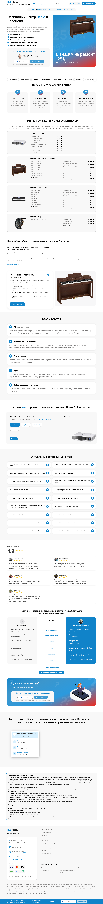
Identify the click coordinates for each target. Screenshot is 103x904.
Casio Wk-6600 (34, 192)
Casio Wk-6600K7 (35, 190)
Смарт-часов (45, 870)
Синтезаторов (82, 868)
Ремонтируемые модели (48, 843)
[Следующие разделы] (94, 79)
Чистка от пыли (35, 140)
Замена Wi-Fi (67, 223)
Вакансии (59, 9)
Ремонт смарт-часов (39, 217)
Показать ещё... (35, 152)
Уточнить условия (17, 304)
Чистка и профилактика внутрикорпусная (70, 164)
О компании (31, 9)
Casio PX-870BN (35, 167)
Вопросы (78, 79)
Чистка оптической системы (39, 138)
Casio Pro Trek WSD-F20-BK (38, 219)
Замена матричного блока (38, 148)
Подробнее (36, 31)
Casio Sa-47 (33, 200)
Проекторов (44, 868)
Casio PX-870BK (35, 169)
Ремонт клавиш (67, 171)
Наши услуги (45, 846)
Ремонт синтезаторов (39, 188)
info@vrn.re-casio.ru (22, 754)
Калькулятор (68, 79)
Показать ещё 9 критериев (51, 667)
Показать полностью (13, 264)
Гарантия (35, 79)
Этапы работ (57, 79)
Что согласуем (46, 79)
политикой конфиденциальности (40, 64)
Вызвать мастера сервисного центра (51, 672)
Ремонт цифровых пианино (42, 159)
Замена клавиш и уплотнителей (72, 170)
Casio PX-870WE (35, 165)
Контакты (66, 9)
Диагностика (35, 136)
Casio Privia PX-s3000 (36, 175)
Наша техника (25, 79)
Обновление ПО (67, 221)
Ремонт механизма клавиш (71, 175)
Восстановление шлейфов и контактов (71, 167)
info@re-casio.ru (16, 847)
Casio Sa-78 (33, 194)
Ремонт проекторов (39, 133)
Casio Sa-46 (33, 202)
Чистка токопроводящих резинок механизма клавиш (72, 178)
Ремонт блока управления (38, 150)
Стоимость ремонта (47, 829)
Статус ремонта (76, 3)
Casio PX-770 (34, 171)
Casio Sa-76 (33, 198)
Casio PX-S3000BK (35, 161)
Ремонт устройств (41, 9)
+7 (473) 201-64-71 (60, 3)
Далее (14, 438)
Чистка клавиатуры (68, 173)
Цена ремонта (51, 9)
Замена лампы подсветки (38, 144)
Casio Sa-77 (33, 196)
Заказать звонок (89, 3)
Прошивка (34, 142)
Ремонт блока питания (37, 146)
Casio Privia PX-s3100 (36, 173)
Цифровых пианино (65, 868)
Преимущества (13, 79)
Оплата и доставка (46, 832)
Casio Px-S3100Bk (35, 204)
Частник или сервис (90, 79)
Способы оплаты (46, 853)
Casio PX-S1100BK (35, 163)
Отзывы (73, 9)
